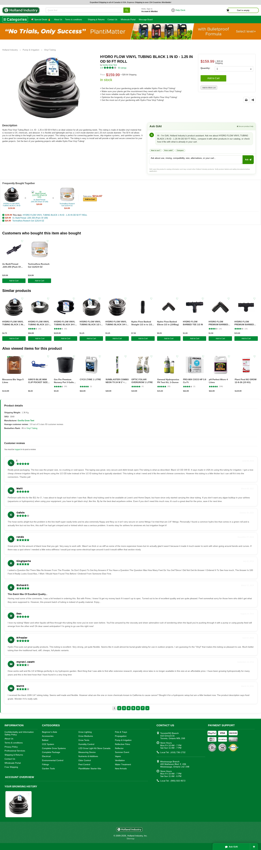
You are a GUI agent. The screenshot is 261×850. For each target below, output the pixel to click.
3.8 (101, 68)
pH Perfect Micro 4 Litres (218, 380)
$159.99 (8, 215)
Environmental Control (52, 760)
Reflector (119, 748)
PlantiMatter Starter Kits (89, 768)
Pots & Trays (121, 732)
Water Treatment (123, 764)
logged (18, 449)
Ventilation (120, 760)
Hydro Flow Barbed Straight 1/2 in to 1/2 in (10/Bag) (143, 323)
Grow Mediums (85, 736)
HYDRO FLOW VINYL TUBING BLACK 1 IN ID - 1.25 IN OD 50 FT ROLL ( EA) (13, 323)
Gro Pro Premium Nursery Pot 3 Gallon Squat (64, 381)
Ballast (45, 740)
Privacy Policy (11, 747)
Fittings (45, 764)
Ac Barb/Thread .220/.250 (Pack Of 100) (30, 218)
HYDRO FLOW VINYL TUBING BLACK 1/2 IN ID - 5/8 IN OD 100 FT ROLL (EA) (91, 323)
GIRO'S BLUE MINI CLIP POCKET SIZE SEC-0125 (38, 381)
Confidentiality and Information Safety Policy (19, 733)
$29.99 (8, 218)
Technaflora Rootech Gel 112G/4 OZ (28, 221)
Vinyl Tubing (31, 428)
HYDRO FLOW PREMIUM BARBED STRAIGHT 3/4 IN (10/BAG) (244, 323)
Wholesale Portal (128, 19)
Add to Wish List (209, 88)
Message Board (146, 19)
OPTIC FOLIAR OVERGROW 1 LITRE (142, 380)
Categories (17, 19)
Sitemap (130, 838)
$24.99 (8, 221)
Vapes (118, 756)
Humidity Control (86, 744)
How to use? (155, 150)
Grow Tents (83, 740)
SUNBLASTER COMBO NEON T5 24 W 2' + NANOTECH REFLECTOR (117, 381)
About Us (58, 19)
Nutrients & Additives (88, 756)
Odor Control (84, 760)
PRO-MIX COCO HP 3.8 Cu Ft (194, 380)
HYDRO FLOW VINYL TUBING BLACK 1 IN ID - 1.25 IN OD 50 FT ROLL (55, 215)
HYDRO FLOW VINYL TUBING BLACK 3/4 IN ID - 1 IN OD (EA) (116, 323)
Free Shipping (11, 767)
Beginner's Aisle (49, 732)
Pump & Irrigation (123, 740)
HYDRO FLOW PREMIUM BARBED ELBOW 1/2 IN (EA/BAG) (218, 323)
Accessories (47, 736)
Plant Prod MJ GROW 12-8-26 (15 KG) (245, 380)
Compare (180, 150)
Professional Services (15, 750)
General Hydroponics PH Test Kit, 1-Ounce (168, 380)
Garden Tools (48, 768)
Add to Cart (213, 78)
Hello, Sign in (149, 10)
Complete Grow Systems (54, 748)
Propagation (121, 736)
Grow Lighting (85, 732)
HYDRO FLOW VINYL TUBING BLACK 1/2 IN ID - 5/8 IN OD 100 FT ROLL (39, 323)
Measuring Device (87, 752)
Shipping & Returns (96, 19)
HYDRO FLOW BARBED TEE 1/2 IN (193, 323)
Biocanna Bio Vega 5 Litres (13, 380)
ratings (122, 68)
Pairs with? (168, 150)
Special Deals (40, 19)
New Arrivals (121, 768)
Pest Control (84, 764)
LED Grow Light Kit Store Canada (94, 748)
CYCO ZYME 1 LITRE (90, 379)
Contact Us (112, 19)
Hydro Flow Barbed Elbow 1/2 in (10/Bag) (168, 323)
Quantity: (205, 68)
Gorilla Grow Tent (110, 65)
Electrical (46, 756)
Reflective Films (122, 744)
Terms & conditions (73, 19)
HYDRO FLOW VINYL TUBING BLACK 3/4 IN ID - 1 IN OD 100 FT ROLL (65, 323)
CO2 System (48, 744)
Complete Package (51, 752)
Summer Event (122, 752)
